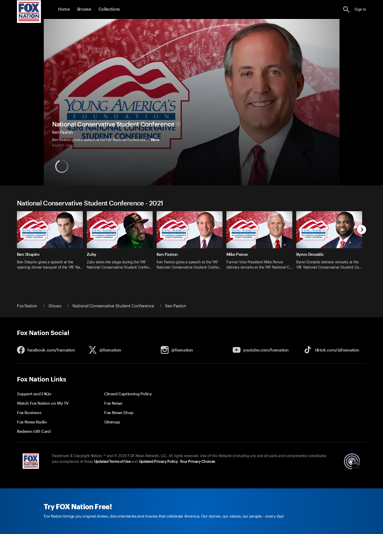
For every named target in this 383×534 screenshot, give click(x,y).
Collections (109, 9)
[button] (346, 9)
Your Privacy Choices (197, 462)
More (155, 140)
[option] (52, 243)
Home (64, 9)
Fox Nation (27, 306)
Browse (84, 9)
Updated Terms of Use (112, 462)
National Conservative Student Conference (113, 124)
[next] (361, 230)
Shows (54, 306)
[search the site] (346, 9)
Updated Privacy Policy (158, 462)
